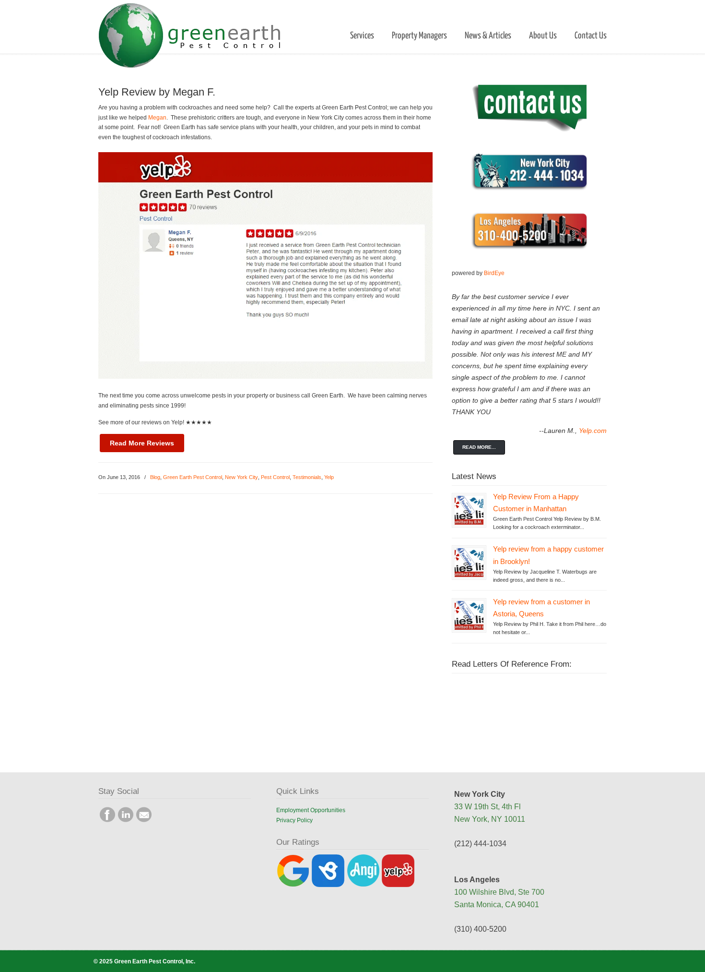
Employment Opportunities (310, 810)
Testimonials (307, 477)
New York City (241, 477)
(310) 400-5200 (480, 929)
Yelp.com (593, 430)
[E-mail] (144, 820)
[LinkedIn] (125, 820)
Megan (157, 117)
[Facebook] (107, 820)
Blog (155, 477)
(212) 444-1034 (480, 844)
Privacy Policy (294, 820)
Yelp (329, 477)
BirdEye (494, 273)
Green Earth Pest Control (192, 477)
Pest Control (275, 477)
